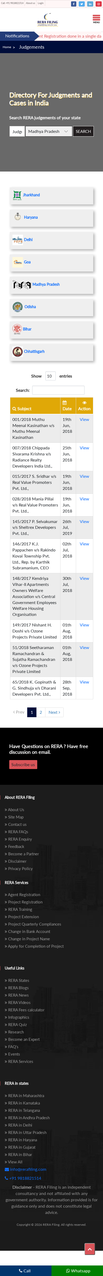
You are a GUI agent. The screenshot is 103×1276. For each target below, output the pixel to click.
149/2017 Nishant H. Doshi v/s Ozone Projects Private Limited (34, 630)
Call (26, 1270)
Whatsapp (80, 1270)
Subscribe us (23, 764)
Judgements (31, 47)
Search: (23, 390)
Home (7, 47)
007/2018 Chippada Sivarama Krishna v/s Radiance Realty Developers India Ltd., (32, 456)
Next (54, 712)
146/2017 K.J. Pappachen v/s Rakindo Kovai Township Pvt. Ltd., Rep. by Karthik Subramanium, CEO (33, 555)
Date (67, 408)
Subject (23, 408)
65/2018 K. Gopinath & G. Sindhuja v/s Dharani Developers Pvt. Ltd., (34, 687)
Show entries (51, 375)
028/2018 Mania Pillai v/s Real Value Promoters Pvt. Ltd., (35, 504)
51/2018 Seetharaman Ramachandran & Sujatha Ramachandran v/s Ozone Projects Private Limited (33, 659)
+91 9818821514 (12, 3)
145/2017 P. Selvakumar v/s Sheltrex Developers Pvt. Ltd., (35, 527)
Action (84, 408)
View (84, 419)
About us (30, 3)
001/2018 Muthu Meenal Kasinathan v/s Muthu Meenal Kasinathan (33, 428)
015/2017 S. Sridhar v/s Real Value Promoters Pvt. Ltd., (34, 482)
